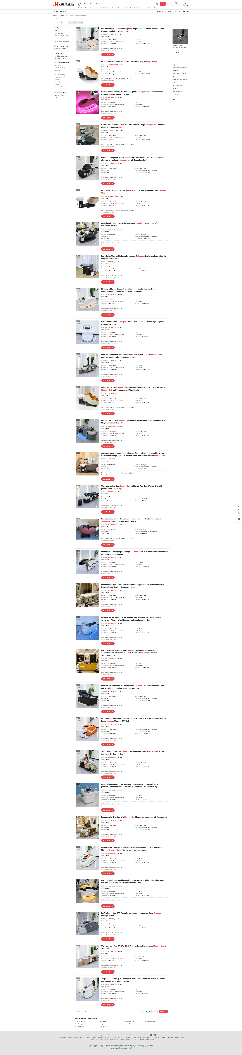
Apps (176, 11)
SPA (151, 7)
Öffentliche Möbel (80, 1021)
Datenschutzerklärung (113, 1035)
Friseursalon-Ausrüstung (180, 79)
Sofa (109, 7)
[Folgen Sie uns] (155, 1035)
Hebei (57, 82)
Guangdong (59, 77)
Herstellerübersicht (76, 23)
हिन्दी (152, 1037)
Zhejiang (57, 84)
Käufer (159, 11)
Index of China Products (132, 1039)
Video (77, 28)
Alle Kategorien (59, 11)
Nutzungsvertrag (102, 1035)
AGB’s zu (128, 1048)
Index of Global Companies (147, 1039)
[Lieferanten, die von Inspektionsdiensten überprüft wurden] (62, 46)
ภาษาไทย (157, 1037)
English (70, 1037)
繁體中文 (82, 1037)
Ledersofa (132, 7)
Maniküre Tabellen (150, 1021)
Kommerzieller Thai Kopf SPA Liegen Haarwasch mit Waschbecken (134, 817)
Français (94, 1037)
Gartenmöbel (96, 7)
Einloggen (186, 5)
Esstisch (175, 82)
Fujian (57, 79)
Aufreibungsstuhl (80, 1024)
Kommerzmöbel (79, 1026)
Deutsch (107, 1037)
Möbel (56, 31)
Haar (174, 97)
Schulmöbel (104, 7)
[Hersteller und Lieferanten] (63, 4)
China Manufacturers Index (117, 1039)
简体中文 (76, 1037)
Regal (113, 7)
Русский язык (127, 1037)
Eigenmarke (59, 68)
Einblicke (146, 1035)
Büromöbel (176, 94)
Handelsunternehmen (62, 56)
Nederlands (146, 1037)
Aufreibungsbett (150, 1024)
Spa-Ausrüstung (177, 91)
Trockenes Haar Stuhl (128, 1021)
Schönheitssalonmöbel (143, 7)
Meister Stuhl (126, 1024)
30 (85, 1011)
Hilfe (169, 11)
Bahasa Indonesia (179, 1037)
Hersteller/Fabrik (60, 58)
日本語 (88, 1037)
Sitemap (140, 1035)
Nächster (163, 1011)
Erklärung (93, 1035)
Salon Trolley (102, 1021)
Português (113, 1037)
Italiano (120, 1037)
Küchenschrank (177, 85)
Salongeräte (102, 1024)
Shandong (58, 87)
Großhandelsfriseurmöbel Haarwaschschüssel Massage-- (129, 61)
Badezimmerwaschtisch (123, 7)
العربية (139, 1037)
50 (90, 1011)
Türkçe (163, 1037)
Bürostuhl (175, 88)
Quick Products (104, 1039)
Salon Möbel (59, 33)
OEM (57, 65)
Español (100, 1037)
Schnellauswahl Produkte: (85, 7)
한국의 (134, 1037)
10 (81, 1011)
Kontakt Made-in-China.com (128, 1035)
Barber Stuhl (102, 1026)
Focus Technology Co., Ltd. (119, 1043)
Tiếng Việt (170, 1037)
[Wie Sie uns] (151, 1035)
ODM (57, 70)
